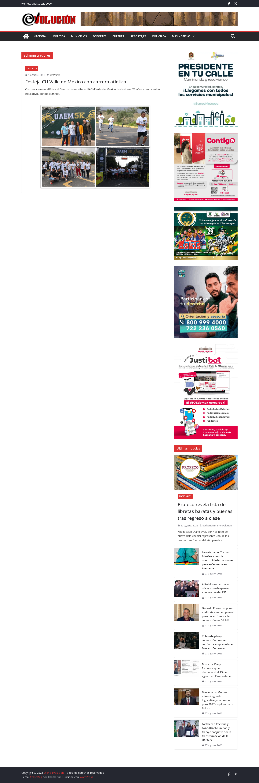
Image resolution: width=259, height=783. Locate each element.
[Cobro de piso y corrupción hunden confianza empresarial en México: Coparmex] (186, 645)
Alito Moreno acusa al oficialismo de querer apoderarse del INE (215, 588)
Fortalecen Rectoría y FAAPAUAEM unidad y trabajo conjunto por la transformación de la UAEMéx (216, 732)
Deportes (99, 36)
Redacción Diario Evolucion (217, 525)
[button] (193, 36)
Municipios (79, 36)
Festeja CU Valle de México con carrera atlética (75, 81)
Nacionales (185, 496)
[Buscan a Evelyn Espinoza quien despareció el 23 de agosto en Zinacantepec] (186, 673)
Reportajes (138, 36)
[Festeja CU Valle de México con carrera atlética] (95, 147)
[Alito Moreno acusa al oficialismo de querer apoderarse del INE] (186, 591)
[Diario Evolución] (26, 36)
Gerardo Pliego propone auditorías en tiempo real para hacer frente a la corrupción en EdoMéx (218, 614)
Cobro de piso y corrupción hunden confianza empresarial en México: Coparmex (218, 642)
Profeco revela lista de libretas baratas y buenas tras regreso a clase (205, 511)
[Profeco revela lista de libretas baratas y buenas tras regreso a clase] (206, 472)
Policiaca (159, 36)
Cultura (118, 36)
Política (59, 36)
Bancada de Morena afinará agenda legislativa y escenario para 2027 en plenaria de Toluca (218, 700)
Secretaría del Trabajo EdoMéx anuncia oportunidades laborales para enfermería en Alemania (217, 560)
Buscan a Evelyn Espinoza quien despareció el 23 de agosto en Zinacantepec (217, 670)
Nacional (40, 36)
